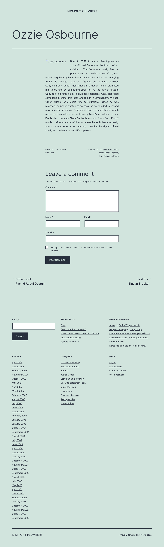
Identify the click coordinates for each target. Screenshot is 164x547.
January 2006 (19, 419)
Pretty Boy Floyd (139, 337)
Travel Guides (67, 403)
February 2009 (19, 370)
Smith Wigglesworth (129, 325)
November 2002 (20, 510)
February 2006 (19, 415)
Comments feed (117, 370)
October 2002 (19, 514)
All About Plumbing (70, 362)
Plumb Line (66, 391)
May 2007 (17, 383)
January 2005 (19, 424)
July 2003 (17, 481)
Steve (112, 325)
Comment (51, 187)
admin (51, 153)
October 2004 (19, 428)
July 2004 (17, 440)
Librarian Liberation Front (74, 383)
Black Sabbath (111, 153)
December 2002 (20, 505)
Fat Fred (65, 370)
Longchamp (136, 329)
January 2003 (19, 501)
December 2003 (20, 460)
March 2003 (18, 493)
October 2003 (19, 469)
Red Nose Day (139, 345)
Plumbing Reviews (70, 395)
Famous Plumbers (111, 149)
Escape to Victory (70, 341)
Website (49, 232)
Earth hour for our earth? (73, 329)
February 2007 (19, 395)
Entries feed (115, 366)
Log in (112, 362)
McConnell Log (68, 387)
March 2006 (18, 411)
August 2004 (18, 436)
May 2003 (17, 485)
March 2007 (18, 391)
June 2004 (17, 444)
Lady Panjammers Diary (73, 379)
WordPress (145, 535)
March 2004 (18, 452)
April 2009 (17, 362)
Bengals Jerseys (117, 329)
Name (49, 217)
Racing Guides (68, 399)
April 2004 (17, 448)
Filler (63, 325)
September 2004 (20, 432)
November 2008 (20, 374)
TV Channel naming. (71, 337)
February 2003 (19, 497)
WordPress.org (116, 374)
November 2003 (20, 465)
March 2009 (18, 366)
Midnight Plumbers (82, 11)
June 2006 (17, 407)
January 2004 (19, 456)
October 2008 (19, 379)
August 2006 (18, 399)
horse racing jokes (118, 345)
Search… (16, 319)
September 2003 (20, 473)
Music (116, 156)
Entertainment (105, 156)
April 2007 (17, 387)
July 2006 (17, 403)
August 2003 (18, 477)
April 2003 (17, 489)
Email (87, 217)
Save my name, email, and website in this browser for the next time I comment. (80, 249)
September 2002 (20, 518)
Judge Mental (67, 374)
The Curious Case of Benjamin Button (80, 333)
